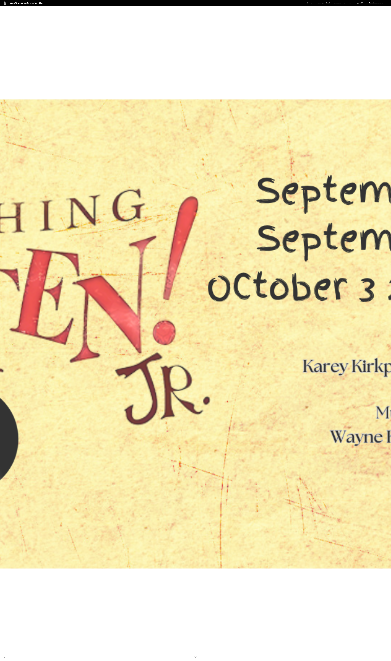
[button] (388, 2)
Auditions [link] (337, 3)
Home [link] (309, 3)
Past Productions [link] (376, 3)
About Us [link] (347, 3)
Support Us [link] (359, 3)
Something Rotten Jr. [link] (323, 3)
